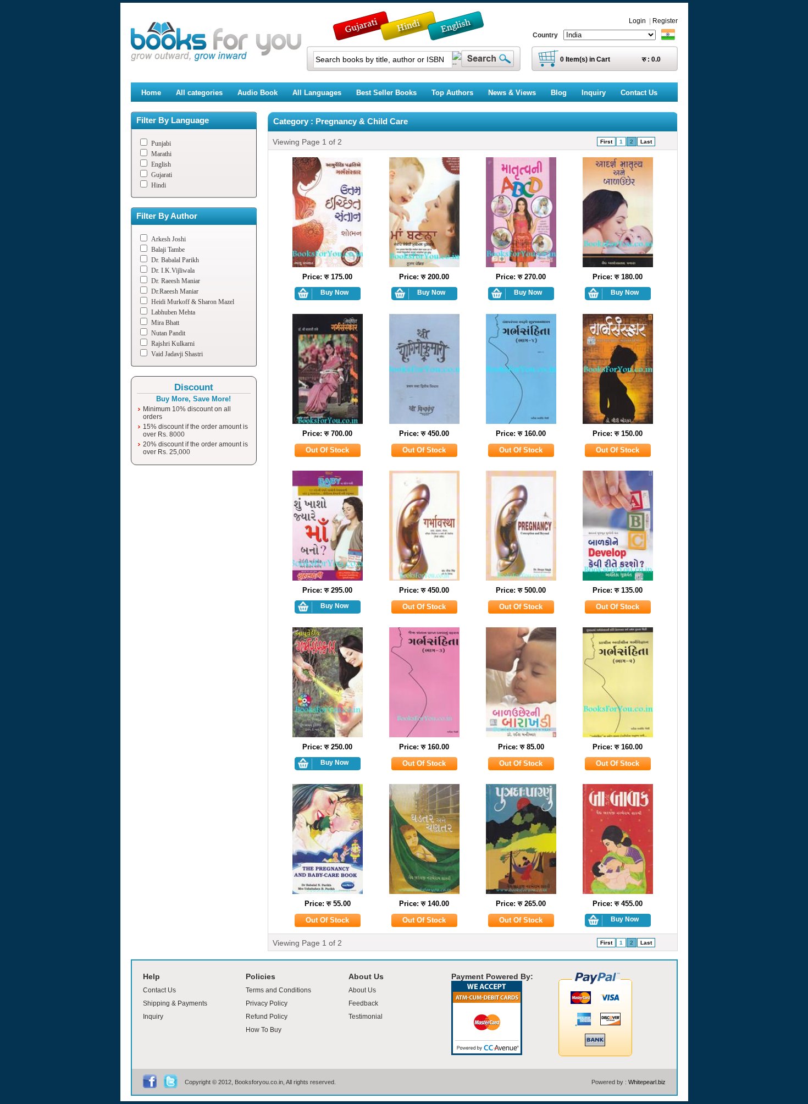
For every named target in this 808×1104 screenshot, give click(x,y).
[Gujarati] (362, 35)
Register (665, 21)
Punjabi (161, 143)
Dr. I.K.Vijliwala (173, 270)
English (161, 164)
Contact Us (159, 990)
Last (646, 142)
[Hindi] (415, 35)
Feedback (363, 1003)
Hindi (158, 185)
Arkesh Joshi (168, 239)
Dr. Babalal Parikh (175, 260)
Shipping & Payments (175, 1003)
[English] (461, 35)
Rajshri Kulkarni (173, 343)
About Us (362, 990)
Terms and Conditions (278, 990)
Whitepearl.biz (647, 1082)
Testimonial (365, 1016)
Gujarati (161, 175)
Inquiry (153, 1016)
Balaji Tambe (168, 249)
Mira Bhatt (165, 323)
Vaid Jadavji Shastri (177, 354)
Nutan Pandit (168, 333)
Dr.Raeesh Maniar (174, 291)
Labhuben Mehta (173, 312)
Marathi (161, 154)
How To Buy (263, 1030)
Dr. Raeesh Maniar (175, 281)
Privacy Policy (266, 1003)
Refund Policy (266, 1016)
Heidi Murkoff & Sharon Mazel (192, 302)
